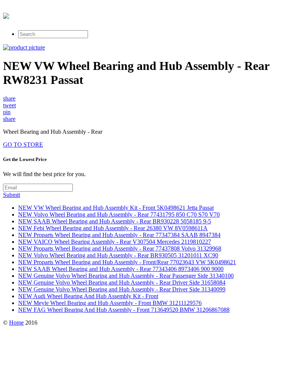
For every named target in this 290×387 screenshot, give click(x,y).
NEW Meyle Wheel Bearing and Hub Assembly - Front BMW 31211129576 (110, 303)
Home (16, 322)
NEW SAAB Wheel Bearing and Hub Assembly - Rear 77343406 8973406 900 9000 (121, 269)
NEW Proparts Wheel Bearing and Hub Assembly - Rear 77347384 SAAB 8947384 (119, 235)
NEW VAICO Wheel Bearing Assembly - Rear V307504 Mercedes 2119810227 (114, 241)
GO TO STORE (23, 144)
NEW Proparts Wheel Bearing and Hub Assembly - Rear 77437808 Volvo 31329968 (119, 248)
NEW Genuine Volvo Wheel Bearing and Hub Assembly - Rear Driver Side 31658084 (121, 282)
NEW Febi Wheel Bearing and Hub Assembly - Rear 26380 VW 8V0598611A (113, 228)
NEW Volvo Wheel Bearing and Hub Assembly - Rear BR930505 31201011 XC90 (118, 255)
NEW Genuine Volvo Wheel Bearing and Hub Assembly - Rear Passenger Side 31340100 (126, 275)
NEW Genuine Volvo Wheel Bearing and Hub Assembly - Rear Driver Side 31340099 (121, 289)
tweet (9, 105)
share (9, 98)
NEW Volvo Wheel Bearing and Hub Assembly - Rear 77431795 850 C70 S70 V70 (119, 214)
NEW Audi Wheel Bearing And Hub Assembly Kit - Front (88, 296)
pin (7, 112)
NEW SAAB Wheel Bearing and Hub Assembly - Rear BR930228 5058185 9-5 (114, 221)
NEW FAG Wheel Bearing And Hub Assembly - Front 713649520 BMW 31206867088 (124, 310)
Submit (11, 195)
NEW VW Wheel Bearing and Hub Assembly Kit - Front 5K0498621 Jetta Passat (116, 207)
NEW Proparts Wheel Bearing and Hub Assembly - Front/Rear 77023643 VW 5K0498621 (127, 262)
